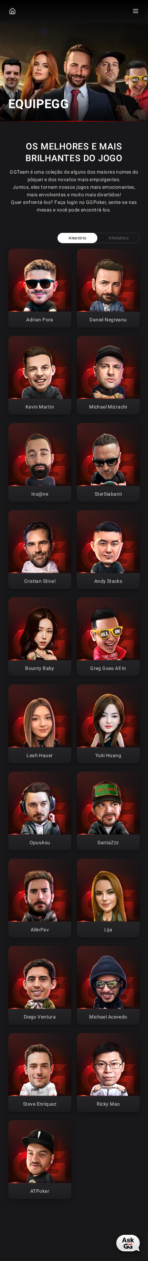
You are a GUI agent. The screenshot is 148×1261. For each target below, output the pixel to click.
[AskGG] (128, 1243)
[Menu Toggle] (135, 11)
